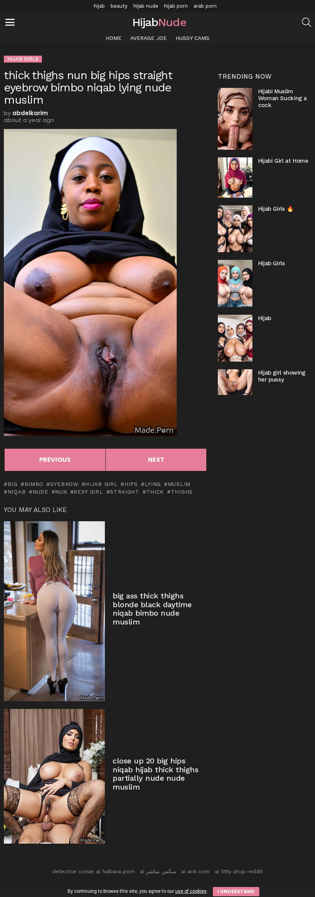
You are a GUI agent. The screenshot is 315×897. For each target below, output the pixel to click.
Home (113, 38)
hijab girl (101, 484)
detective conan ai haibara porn (93, 871)
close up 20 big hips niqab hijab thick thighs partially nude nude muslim (155, 773)
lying (153, 484)
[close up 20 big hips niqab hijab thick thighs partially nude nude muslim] (54, 776)
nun (61, 492)
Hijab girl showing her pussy (281, 376)
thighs (182, 492)
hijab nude (145, 6)
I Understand (236, 891)
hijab (99, 6)
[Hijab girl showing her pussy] (235, 382)
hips (131, 484)
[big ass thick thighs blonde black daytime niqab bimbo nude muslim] (54, 611)
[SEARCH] (306, 22)
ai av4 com (195, 871)
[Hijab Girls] (235, 283)
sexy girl (88, 492)
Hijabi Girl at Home (283, 160)
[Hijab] (235, 338)
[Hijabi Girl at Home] (235, 177)
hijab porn (176, 6)
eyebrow (64, 484)
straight (124, 492)
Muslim (179, 484)
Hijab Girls (271, 263)
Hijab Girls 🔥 (276, 208)
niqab (17, 492)
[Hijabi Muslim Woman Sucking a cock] (235, 118)
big (13, 484)
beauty (119, 6)
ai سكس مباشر (158, 871)
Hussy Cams (192, 38)
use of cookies (191, 891)
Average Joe (148, 38)
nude (40, 492)
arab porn (205, 6)
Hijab (264, 318)
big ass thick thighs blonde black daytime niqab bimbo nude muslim (152, 608)
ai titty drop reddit (239, 871)
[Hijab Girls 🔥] (235, 228)
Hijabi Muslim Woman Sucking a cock (282, 98)
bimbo (34, 484)
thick (155, 492)
